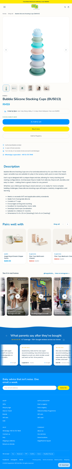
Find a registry (42, 408)
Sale (4, 421)
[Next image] (66, 50)
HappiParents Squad (44, 441)
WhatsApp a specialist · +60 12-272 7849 (19, 155)
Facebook (6, 460)
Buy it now (36, 129)
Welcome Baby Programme (47, 411)
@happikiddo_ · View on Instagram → (56, 273)
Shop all (57, 224)
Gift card (40, 417)
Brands (5, 414)
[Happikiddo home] (35, 7)
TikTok (21, 460)
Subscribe (63, 388)
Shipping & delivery (9, 441)
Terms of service (48, 460)
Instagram (14, 460)
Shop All (10, 14)
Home (4, 14)
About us (40, 431)
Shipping (66, 460)
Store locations (42, 437)
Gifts (4, 404)
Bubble (5, 96)
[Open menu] (4, 7)
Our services (42, 434)
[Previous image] (6, 50)
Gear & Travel (7, 411)
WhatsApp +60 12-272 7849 (12, 431)
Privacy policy (37, 460)
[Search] (65, 7)
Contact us (6, 434)
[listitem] (6, 88)
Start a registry (42, 404)
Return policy (58, 460)
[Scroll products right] (67, 224)
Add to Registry (35, 136)
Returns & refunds (8, 444)
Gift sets (5, 417)
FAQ (4, 437)
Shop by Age (7, 408)
